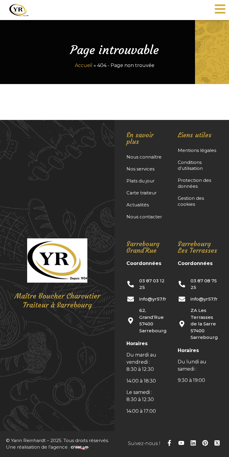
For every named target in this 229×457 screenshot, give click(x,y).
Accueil (83, 65)
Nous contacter (144, 217)
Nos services (140, 169)
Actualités (137, 205)
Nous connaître (144, 157)
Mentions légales (197, 150)
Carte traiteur (141, 193)
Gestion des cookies (191, 201)
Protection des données (194, 183)
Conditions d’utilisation (190, 165)
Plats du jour (140, 181)
